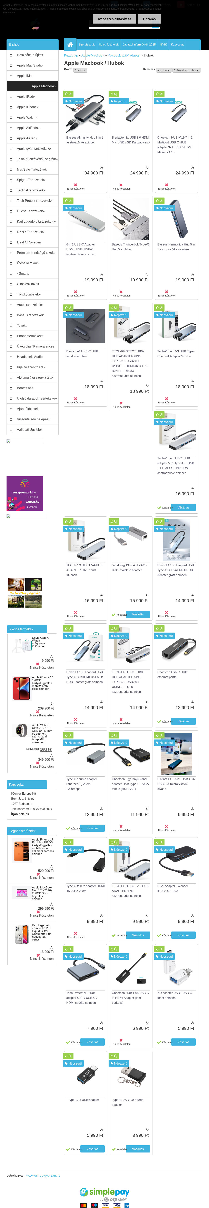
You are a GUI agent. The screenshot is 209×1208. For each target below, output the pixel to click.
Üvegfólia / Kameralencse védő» (35, 348)
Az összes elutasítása (114, 19)
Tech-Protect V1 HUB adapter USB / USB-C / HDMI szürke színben (81, 997)
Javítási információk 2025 (139, 44)
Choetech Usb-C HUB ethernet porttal (172, 674)
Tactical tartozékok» (31, 190)
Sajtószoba (76, 55)
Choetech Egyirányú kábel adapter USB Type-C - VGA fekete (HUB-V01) (130, 784)
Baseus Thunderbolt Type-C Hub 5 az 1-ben (130, 247)
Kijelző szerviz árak (31, 367)
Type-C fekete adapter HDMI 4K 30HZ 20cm (85, 888)
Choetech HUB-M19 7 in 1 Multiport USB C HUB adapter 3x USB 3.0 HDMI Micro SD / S (174, 145)
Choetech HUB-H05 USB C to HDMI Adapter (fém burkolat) (130, 997)
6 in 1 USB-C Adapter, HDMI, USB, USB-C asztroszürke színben (81, 249)
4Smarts (23, 273)
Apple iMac (25, 76)
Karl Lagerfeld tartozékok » (36, 221)
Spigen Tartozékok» (31, 180)
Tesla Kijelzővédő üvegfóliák (37, 159)
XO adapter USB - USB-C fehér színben (174, 995)
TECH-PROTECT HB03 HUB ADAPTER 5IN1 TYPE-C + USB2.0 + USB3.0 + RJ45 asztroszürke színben (128, 681)
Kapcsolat (177, 44)
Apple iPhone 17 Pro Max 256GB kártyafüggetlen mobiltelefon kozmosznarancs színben (43, 846)
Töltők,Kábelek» (29, 294)
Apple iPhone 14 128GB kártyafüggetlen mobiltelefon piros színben (42, 683)
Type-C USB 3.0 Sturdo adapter (127, 1102)
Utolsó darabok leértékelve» (37, 398)
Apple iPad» (26, 96)
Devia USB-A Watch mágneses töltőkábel (40, 642)
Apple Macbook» (44, 86)
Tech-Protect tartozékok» (35, 200)
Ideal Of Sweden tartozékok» (29, 244)
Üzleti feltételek (109, 44)
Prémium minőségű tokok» (36, 252)
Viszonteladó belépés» (33, 419)
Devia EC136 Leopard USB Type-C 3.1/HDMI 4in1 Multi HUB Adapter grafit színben (84, 677)
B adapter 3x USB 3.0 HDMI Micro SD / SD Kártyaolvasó (131, 140)
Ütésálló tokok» (28, 263)
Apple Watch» (27, 117)
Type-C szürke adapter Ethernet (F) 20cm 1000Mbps (81, 784)
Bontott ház (25, 388)
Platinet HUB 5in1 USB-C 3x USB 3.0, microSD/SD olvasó (176, 784)
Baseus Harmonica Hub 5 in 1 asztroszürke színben (176, 247)
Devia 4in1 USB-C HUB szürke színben (82, 354)
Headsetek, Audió (30, 357)
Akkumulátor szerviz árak (35, 377)
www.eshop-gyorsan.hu (43, 1175)
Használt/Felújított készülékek (30, 56)
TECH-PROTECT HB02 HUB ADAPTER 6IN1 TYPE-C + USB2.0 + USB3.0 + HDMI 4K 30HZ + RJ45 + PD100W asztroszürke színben (130, 364)
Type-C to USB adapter (83, 1099)
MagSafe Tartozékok (32, 169)
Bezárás (149, 19)
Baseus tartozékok (30, 315)
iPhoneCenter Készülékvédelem (108, 55)
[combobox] (164, 70)
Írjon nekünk (20, 814)
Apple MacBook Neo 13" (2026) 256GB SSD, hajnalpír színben (42, 893)
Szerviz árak (87, 44)
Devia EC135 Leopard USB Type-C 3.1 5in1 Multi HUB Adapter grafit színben (175, 570)
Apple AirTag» (27, 138)
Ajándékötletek (28, 409)
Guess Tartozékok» (31, 211)
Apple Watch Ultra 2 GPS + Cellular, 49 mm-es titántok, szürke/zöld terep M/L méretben (42, 734)
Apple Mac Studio (30, 65)
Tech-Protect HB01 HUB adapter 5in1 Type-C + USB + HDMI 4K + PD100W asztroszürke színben (175, 465)
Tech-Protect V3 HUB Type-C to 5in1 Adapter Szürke (176, 354)
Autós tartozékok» (30, 304)
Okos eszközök (28, 284)
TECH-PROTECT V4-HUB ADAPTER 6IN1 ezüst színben (84, 570)
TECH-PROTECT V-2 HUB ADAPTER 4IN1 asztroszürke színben (130, 890)
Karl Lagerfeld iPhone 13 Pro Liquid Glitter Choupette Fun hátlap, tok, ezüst (41, 932)
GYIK (163, 44)
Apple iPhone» (28, 107)
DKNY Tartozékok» (31, 232)
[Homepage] (72, 44)
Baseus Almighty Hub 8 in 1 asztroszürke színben (84, 140)
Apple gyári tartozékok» (34, 148)
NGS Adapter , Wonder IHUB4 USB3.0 (172, 888)
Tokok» (22, 325)
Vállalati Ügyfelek (29, 429)
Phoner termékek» (30, 336)
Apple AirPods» (28, 128)
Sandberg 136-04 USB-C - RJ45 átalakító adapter (129, 567)
